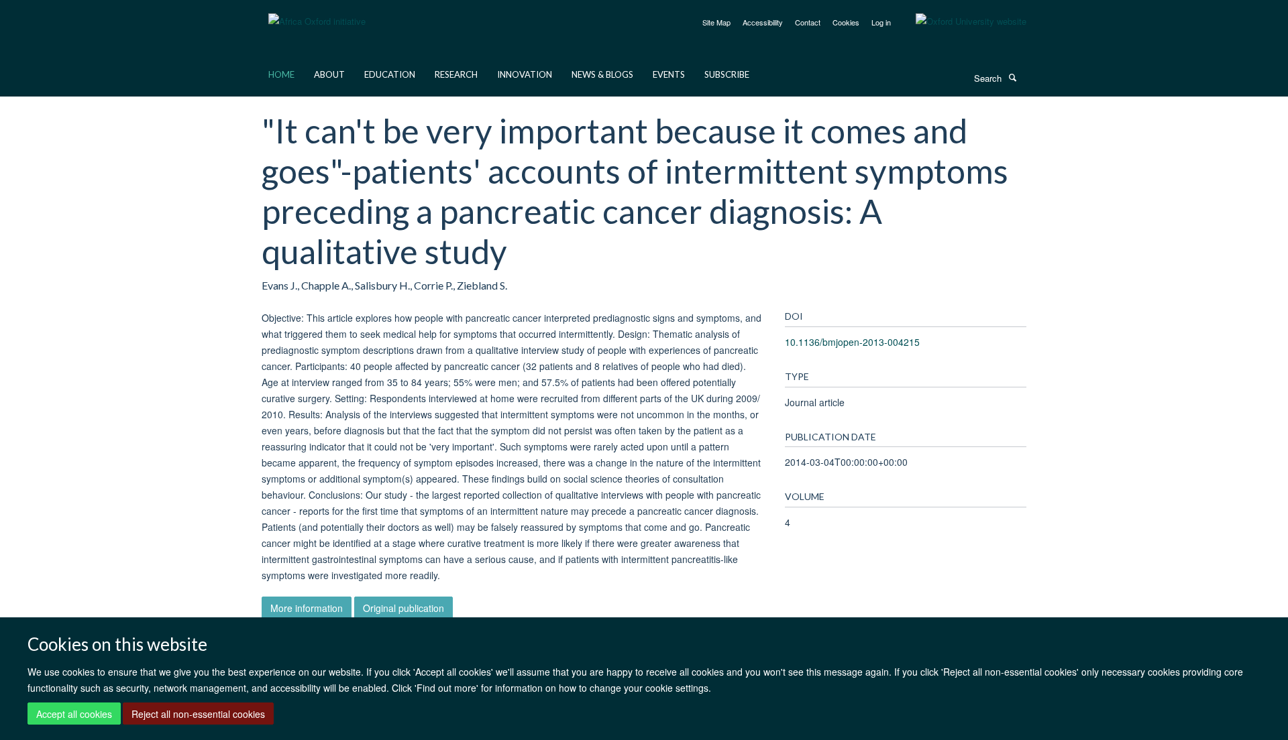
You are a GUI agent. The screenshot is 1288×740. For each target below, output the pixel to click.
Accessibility (763, 22)
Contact (807, 22)
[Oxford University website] (961, 21)
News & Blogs (602, 74)
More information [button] (306, 608)
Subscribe (726, 74)
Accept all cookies (74, 714)
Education (389, 74)
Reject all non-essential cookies (198, 714)
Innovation (524, 74)
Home (281, 74)
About (329, 74)
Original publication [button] (403, 608)
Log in (881, 22)
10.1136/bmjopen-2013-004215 (852, 342)
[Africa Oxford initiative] (317, 13)
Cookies (846, 22)
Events (669, 74)
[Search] (1012, 77)
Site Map (716, 22)
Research (456, 74)
